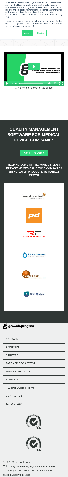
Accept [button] (27, 32)
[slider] (32, 83)
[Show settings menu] (55, 83)
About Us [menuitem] (12, 347)
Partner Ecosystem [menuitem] (20, 363)
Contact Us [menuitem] (14, 395)
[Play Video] (7, 83)
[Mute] (49, 83)
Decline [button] (40, 32)
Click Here (21, 87)
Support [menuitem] (12, 379)
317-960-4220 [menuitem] (14, 403)
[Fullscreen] (61, 83)
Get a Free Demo (34, 152)
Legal (28, 475)
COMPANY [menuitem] (12, 339)
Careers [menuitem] (12, 355)
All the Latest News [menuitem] (20, 387)
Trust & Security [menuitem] (18, 371)
